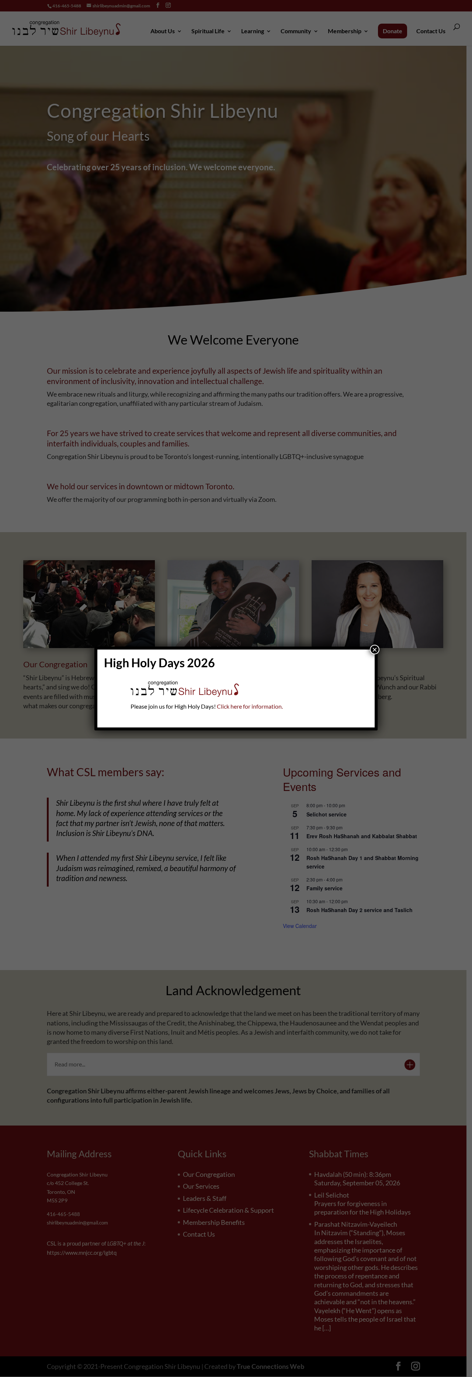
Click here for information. (250, 706)
